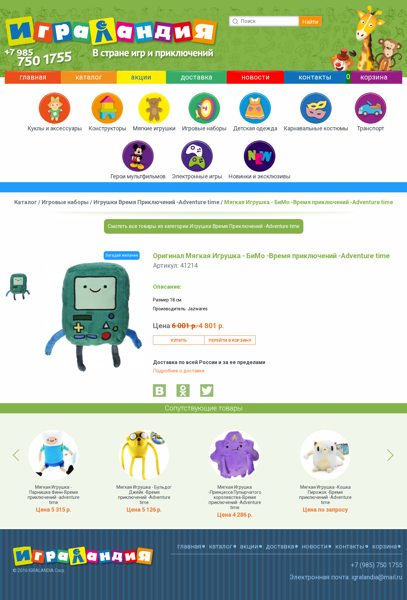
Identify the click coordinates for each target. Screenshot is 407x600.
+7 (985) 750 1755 (376, 565)
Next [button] (389, 455)
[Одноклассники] (183, 390)
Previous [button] (17, 455)
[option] (18, 287)
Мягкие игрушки (154, 128)
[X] (206, 390)
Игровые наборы (204, 128)
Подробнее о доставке (178, 371)
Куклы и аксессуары (54, 128)
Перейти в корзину (230, 340)
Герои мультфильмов (138, 176)
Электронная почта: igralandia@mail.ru (346, 577)
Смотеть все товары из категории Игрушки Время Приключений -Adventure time (204, 226)
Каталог (25, 202)
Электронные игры (197, 176)
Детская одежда (255, 128)
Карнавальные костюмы (316, 128)
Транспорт (370, 128)
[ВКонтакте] (159, 390)
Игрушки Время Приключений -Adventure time (156, 202)
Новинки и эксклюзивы (260, 176)
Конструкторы (107, 128)
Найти (310, 21)
